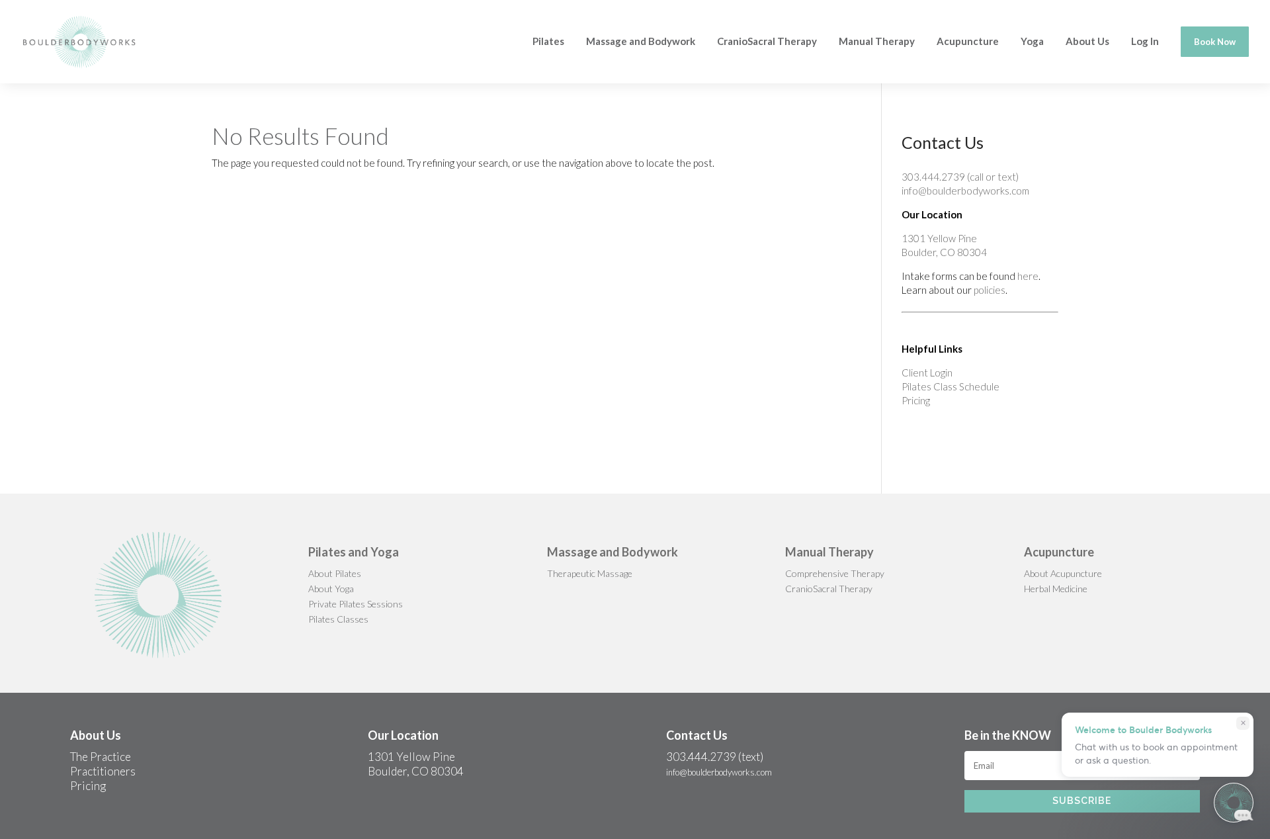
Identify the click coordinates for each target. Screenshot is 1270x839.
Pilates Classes (338, 619)
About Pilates (334, 573)
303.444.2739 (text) (714, 757)
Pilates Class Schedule (950, 386)
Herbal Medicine (1055, 588)
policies (989, 290)
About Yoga (331, 588)
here (1027, 276)
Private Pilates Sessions (355, 603)
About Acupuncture (1063, 573)
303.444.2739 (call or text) (960, 177)
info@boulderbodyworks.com (965, 191)
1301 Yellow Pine (939, 238)
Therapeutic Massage (589, 573)
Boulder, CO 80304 (944, 252)
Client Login (927, 372)
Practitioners (103, 771)
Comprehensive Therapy (834, 573)
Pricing (916, 400)
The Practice (100, 757)
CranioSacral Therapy (828, 588)
